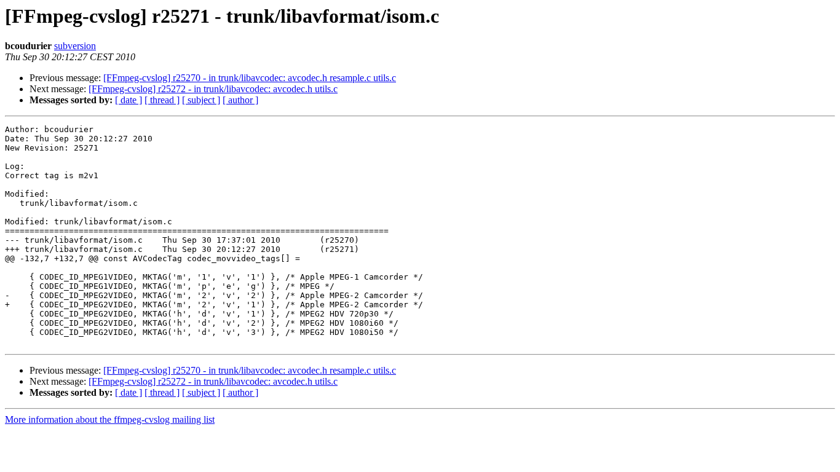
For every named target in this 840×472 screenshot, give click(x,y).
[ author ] (240, 100)
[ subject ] (201, 100)
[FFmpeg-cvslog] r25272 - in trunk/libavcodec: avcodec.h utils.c (213, 89)
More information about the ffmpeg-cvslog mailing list (110, 419)
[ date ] (128, 100)
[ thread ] (162, 100)
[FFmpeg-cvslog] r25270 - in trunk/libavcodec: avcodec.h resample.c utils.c (249, 78)
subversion (75, 46)
